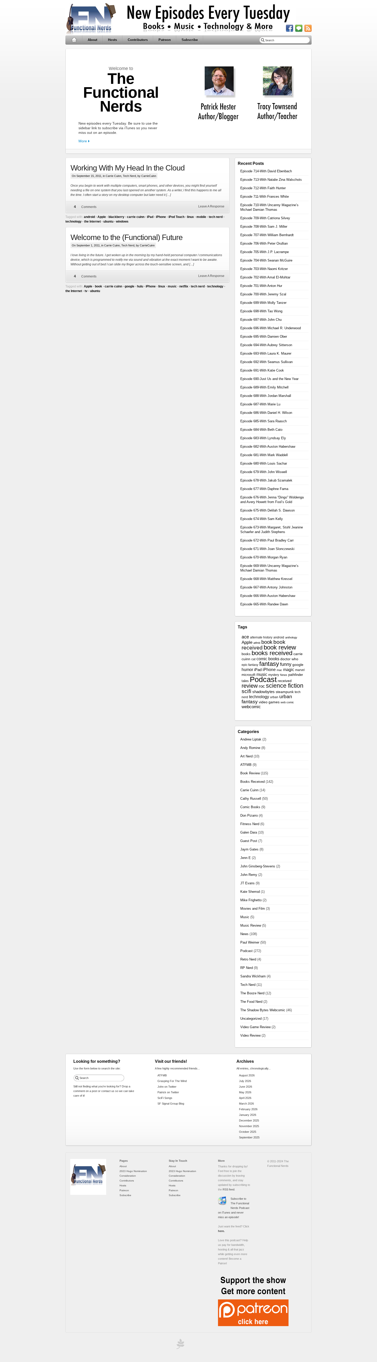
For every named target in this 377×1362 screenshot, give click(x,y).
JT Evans (247, 883)
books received (272, 652)
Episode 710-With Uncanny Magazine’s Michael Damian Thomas (269, 207)
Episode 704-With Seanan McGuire (266, 260)
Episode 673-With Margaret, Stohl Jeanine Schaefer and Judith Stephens (271, 529)
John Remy (248, 875)
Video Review (250, 1035)
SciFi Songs (164, 1097)
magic (288, 669)
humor (247, 669)
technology (73, 221)
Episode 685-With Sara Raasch (263, 421)
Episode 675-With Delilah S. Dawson (267, 510)
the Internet (92, 221)
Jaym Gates (249, 849)
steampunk (285, 692)
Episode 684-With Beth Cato (261, 430)
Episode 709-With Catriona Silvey (265, 218)
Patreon (164, 40)
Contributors (138, 40)
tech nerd (216, 217)
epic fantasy (250, 665)
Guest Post (248, 841)
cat (253, 659)
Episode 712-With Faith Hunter (263, 188)
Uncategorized (251, 1018)
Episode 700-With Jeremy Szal (263, 294)
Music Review (250, 925)
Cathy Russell (250, 798)
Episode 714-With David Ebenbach (266, 171)
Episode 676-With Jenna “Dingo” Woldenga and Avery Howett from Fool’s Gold (272, 499)
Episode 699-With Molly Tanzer (263, 303)
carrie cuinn (135, 217)
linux (190, 217)
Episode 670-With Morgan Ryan (263, 557)
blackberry (116, 217)
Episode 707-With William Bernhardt (267, 235)
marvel (300, 670)
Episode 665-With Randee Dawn (264, 604)
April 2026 (245, 1097)
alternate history (261, 637)
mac (279, 670)
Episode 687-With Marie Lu (260, 404)
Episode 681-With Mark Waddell (264, 455)
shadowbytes (263, 691)
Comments (88, 207)
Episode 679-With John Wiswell (263, 472)
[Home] (88, 1193)
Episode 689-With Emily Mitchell (264, 387)
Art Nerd (246, 756)
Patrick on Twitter (168, 1092)
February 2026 (248, 1109)
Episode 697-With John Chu (261, 320)
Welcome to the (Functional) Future (127, 237)
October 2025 (247, 1131)
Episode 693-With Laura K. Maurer (265, 353)
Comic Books (250, 807)
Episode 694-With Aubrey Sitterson (266, 345)
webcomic (251, 706)
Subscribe (190, 40)
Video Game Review (255, 1027)
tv (86, 291)
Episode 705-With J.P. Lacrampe (264, 252)
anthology (291, 637)
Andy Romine (250, 748)
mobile (201, 217)
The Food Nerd (251, 1002)
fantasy (269, 663)
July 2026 (245, 1081)
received (285, 681)
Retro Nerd (248, 959)
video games (269, 702)
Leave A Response (211, 206)
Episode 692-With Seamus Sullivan (266, 362)
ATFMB (246, 765)
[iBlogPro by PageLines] (179, 1345)
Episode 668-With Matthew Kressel (266, 579)
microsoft (248, 675)
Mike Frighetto (251, 900)
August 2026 (247, 1075)
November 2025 (249, 1126)
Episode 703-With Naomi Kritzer (264, 269)
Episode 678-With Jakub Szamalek (266, 480)
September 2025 (249, 1137)
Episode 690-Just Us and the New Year (269, 379)
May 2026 (245, 1092)
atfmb (256, 642)
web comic (287, 702)
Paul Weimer (249, 942)
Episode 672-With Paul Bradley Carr (267, 540)
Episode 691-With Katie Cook (262, 370)
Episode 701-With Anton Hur (261, 286)
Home (74, 40)
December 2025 (249, 1120)
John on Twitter (166, 1086)
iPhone (161, 217)
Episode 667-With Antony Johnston (266, 587)
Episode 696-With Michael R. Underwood (270, 328)
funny (285, 664)
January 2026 (247, 1114)
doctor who (289, 659)
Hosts (112, 40)
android (89, 217)
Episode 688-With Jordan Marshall (265, 396)
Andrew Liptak (250, 739)
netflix (183, 286)
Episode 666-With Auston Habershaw (267, 596)
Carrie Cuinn (113, 175)
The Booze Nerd (252, 993)
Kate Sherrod (250, 892)
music (172, 286)
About (92, 40)
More (82, 141)
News (283, 674)
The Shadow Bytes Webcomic (262, 1010)
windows (122, 221)
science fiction (284, 685)
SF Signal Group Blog (170, 1103)
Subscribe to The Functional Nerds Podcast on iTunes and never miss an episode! (233, 1208)
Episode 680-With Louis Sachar (263, 463)
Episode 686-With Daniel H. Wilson (266, 413)
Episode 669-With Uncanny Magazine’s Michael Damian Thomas (269, 568)
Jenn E (245, 858)
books (246, 654)
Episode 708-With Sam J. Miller (263, 226)
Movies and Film (252, 908)
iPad (150, 217)
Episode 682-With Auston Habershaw (267, 446)
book (98, 286)
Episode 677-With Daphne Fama (264, 489)
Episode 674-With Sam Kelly (261, 519)
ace (245, 636)
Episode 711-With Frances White (264, 196)
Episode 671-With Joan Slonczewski (267, 549)
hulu (140, 286)
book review (280, 647)
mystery (273, 675)
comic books (267, 658)
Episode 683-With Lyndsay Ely (263, 438)
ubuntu (108, 221)
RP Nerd (246, 968)
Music (244, 917)
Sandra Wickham (253, 976)
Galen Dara (248, 832)
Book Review (250, 773)
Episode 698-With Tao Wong (261, 311)
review (250, 686)
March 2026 (246, 1103)
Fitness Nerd (249, 824)
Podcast (263, 679)
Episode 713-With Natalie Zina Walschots (271, 180)
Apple (101, 217)
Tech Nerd (129, 175)
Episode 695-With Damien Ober (263, 336)
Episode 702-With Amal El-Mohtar (265, 277)
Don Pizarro (249, 815)
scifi (246, 691)
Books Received (252, 782)
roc (262, 686)
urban (274, 697)
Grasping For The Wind (172, 1081)
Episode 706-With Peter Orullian (264, 243)
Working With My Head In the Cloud (128, 168)
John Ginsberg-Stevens (257, 866)
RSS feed (228, 1189)
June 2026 (245, 1086)
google (129, 286)
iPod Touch (176, 217)
